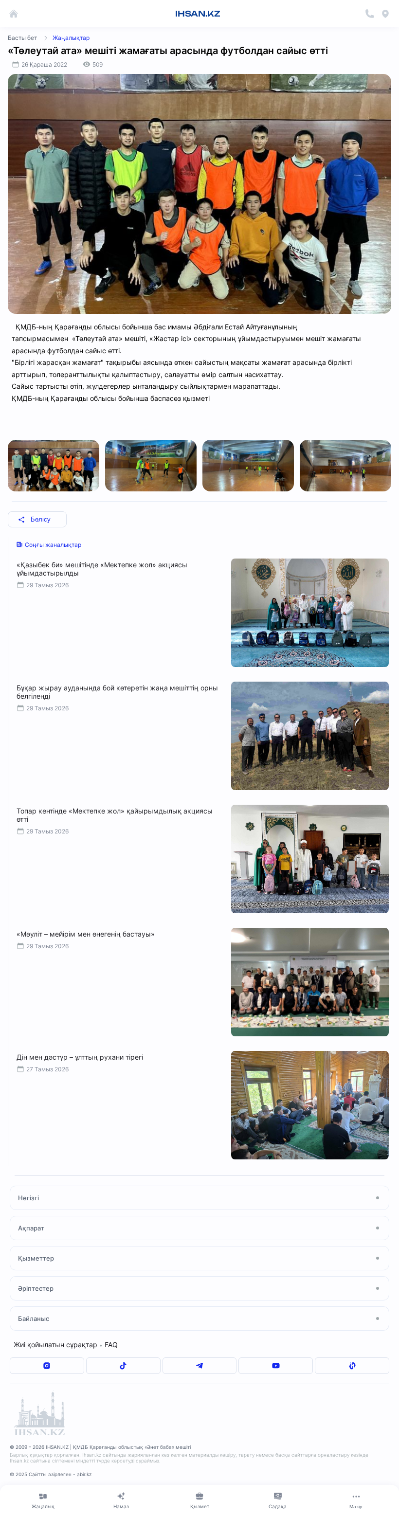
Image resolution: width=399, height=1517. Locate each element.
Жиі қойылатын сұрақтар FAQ (66, 1344)
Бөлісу (41, 519)
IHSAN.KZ (197, 13)
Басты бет (22, 37)
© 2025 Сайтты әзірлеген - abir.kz (50, 1474)
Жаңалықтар (71, 37)
